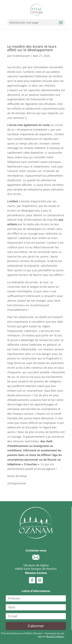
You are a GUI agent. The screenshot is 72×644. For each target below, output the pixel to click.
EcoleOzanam (21, 56)
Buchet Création (55, 636)
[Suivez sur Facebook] (32, 580)
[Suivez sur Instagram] (40, 580)
